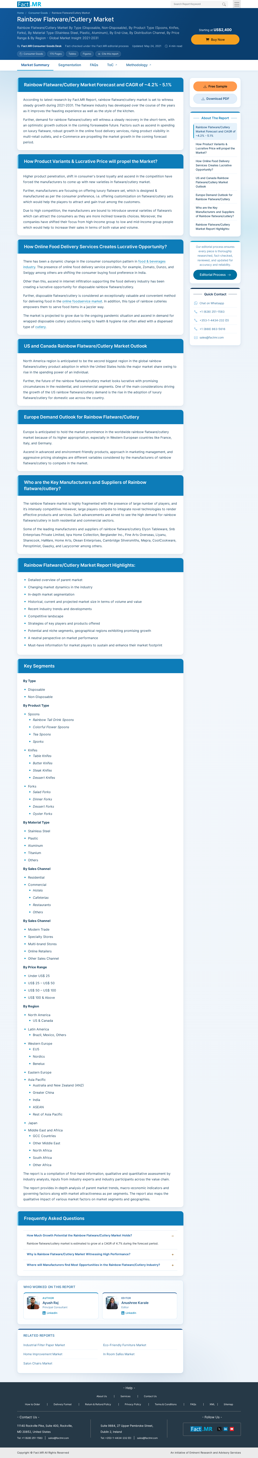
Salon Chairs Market (37, 1363)
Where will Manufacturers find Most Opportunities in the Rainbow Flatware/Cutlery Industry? (93, 1265)
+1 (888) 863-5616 (212, 329)
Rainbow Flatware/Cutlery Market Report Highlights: (213, 226)
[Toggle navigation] (237, 4)
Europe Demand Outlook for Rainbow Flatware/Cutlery (214, 197)
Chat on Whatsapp (212, 303)
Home (20, 12)
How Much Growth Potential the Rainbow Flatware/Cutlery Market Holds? (79, 1235)
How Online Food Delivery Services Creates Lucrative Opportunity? (214, 165)
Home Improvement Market (42, 1354)
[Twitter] (219, 1429)
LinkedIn (52, 1312)
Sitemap (228, 1404)
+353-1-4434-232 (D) (214, 320)
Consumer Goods (38, 12)
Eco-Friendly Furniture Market (124, 1345)
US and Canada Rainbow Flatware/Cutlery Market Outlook (212, 182)
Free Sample (217, 86)
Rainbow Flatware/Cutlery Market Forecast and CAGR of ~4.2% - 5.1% (215, 131)
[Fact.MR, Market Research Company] (29, 4)
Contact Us (150, 1396)
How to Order (32, 1404)
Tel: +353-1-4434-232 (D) (116, 1437)
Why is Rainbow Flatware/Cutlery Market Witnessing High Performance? (78, 1254)
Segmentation (69, 65)
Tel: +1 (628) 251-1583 (30, 1437)
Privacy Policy (133, 1404)
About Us (102, 1396)
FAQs (94, 65)
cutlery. (40, 327)
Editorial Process (213, 275)
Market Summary (35, 65)
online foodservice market (82, 301)
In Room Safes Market (118, 1354)
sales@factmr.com (212, 337)
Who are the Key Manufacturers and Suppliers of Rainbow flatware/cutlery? (215, 212)
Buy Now (218, 39)
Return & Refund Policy (98, 1404)
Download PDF (217, 99)
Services (125, 1396)
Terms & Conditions (166, 1404)
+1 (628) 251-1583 (212, 311)
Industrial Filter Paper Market (44, 1345)
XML (212, 1404)
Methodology (137, 65)
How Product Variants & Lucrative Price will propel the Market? (215, 148)
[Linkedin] (225, 1429)
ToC (110, 65)
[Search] (224, 4)
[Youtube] (231, 1429)
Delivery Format (63, 1404)
